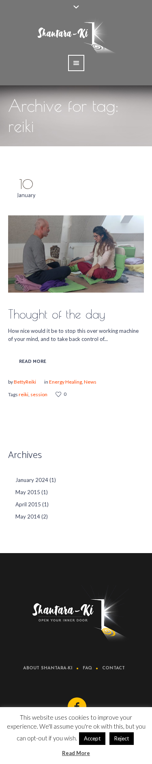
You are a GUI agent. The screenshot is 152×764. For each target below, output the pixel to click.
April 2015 (28, 504)
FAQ (87, 668)
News (90, 382)
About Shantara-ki (48, 668)
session (38, 394)
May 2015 (27, 492)
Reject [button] (121, 738)
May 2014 (27, 516)
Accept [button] (92, 738)
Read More (32, 361)
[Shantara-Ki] (76, 613)
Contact (113, 668)
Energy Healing (65, 382)
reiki (23, 394)
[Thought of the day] (76, 254)
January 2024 (31, 480)
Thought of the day (56, 314)
